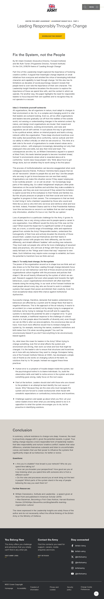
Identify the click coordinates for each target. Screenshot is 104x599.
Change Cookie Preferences (86, 588)
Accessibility (21, 588)
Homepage (9, 588)
